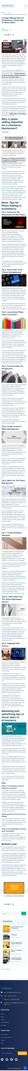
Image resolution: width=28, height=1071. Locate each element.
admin (10, 29)
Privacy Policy (4, 1034)
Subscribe (22, 1053)
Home (4, 12)
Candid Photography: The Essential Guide (16, 958)
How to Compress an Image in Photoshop (16, 943)
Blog (9, 12)
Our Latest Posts (5, 1022)
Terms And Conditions (6, 1037)
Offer (2, 1043)
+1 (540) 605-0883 (14, 999)
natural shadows (20, 576)
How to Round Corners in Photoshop (17, 927)
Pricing (2, 1019)
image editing (12, 687)
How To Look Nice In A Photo (17, 951)
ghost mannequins (16, 833)
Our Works (3, 1025)
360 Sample (14, 934)
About (2, 1016)
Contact (3, 1040)
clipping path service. (8, 665)
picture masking (7, 190)
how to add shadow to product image (13, 593)
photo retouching (17, 192)
